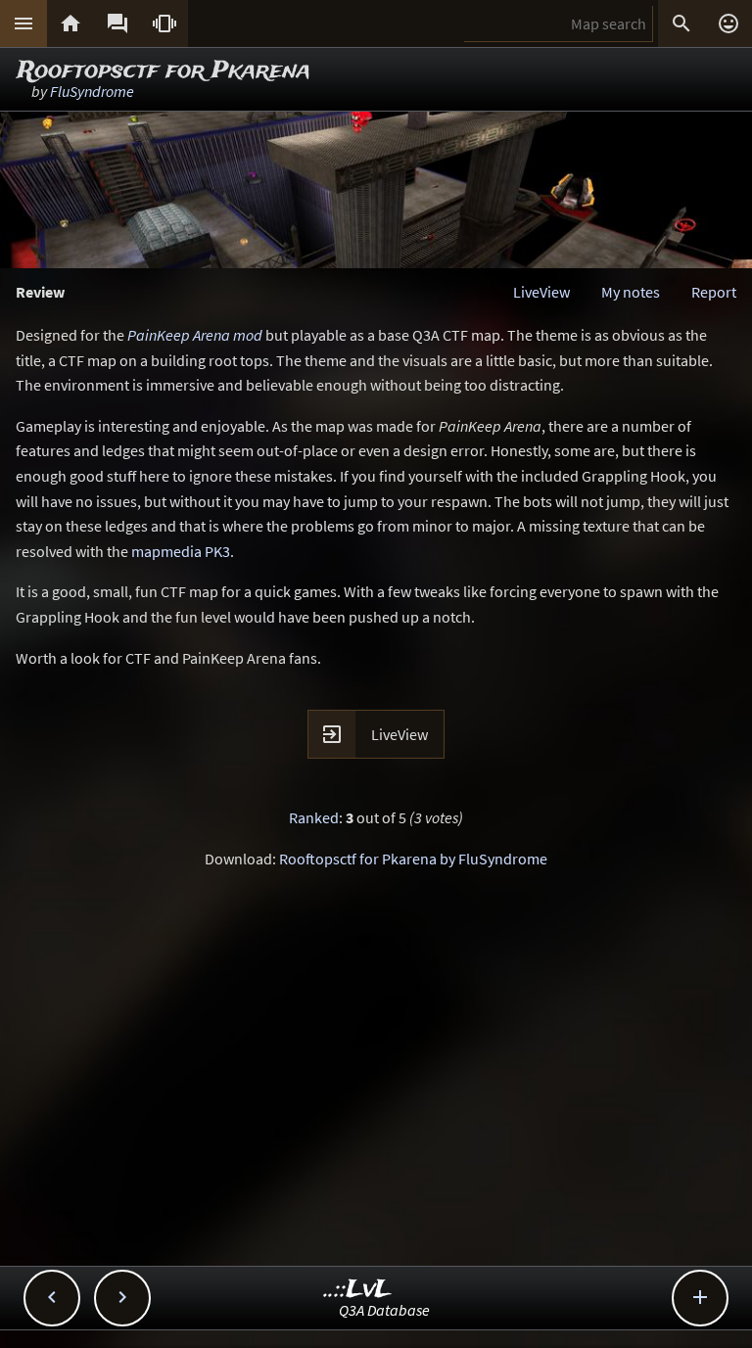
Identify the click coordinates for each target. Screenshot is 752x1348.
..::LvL (358, 1290)
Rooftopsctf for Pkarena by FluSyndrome (413, 858)
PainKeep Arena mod (194, 335)
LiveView (541, 292)
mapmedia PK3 (180, 551)
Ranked (314, 817)
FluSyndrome (92, 91)
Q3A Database (384, 1310)
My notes (630, 292)
